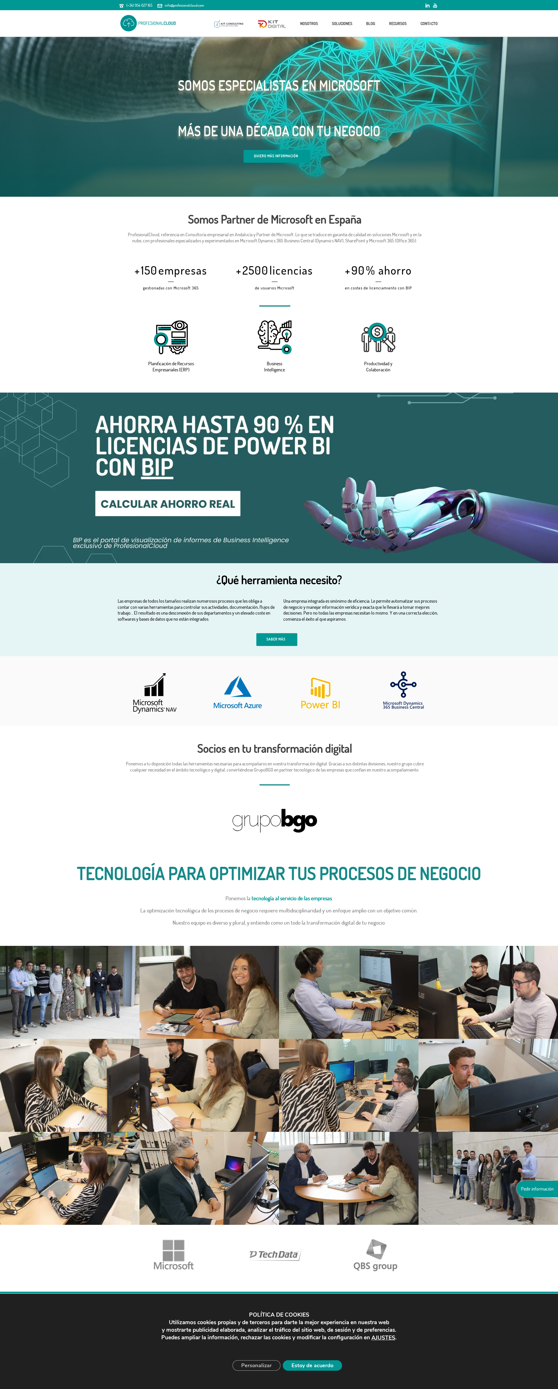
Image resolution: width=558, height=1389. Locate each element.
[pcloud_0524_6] (488, 1178)
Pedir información (537, 1189)
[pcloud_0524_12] (209, 992)
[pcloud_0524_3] (70, 1085)
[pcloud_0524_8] (488, 1085)
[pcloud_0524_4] (209, 1085)
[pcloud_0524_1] (349, 992)
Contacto (429, 23)
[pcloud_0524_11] (349, 1178)
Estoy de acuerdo (312, 1365)
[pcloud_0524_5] (70, 992)
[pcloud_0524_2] (488, 992)
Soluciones (342, 23)
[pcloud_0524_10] (209, 1178)
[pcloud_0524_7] (349, 1085)
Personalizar (256, 1365)
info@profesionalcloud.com (184, 5)
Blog (370, 23)
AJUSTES (383, 1338)
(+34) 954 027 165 (139, 5)
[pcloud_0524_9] (70, 1178)
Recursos (398, 23)
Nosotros (309, 23)
